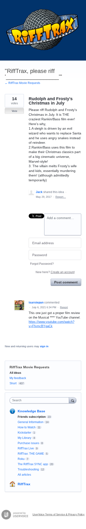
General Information (30, 422)
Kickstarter (24, 432)
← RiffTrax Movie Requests (22, 83)
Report (64, 307)
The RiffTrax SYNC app (33, 464)
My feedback (18, 378)
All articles (24, 474)
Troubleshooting (28, 469)
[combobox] (40, 400)
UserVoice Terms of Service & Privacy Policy (58, 514)
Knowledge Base (31, 411)
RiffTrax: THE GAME (31, 453)
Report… (60, 196)
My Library (24, 438)
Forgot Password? (42, 263)
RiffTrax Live (26, 448)
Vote (14, 111)
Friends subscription (32, 417)
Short (13, 383)
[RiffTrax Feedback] (43, 30)
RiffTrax (24, 484)
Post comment (66, 282)
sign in (44, 346)
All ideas (15, 373)
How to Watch (27, 427)
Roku (21, 459)
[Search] (72, 400)
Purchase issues (28, 443)
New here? (55, 272)
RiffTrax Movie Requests (29, 367)
